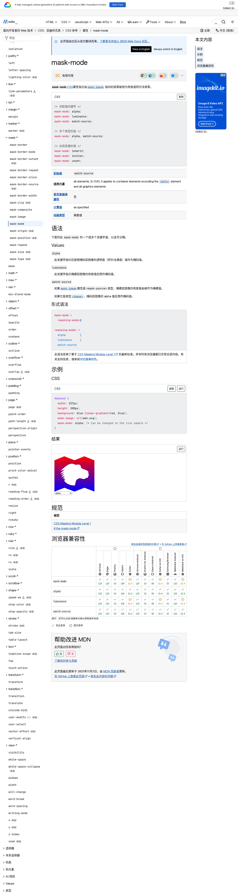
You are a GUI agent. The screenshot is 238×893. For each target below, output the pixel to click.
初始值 (58, 173)
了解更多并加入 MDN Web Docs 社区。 (125, 41)
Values (57, 245)
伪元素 (10, 869)
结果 (55, 438)
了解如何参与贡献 (65, 660)
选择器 (10, 848)
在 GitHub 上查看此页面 (69, 676)
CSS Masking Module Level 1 (96, 354)
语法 (200, 49)
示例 (200, 54)
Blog (183, 22)
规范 (200, 60)
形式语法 (59, 304)
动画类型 (59, 215)
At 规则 (10, 876)
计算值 (58, 207)
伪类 (8, 862)
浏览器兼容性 (205, 65)
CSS (70, 87)
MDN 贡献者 (111, 671)
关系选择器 (13, 855)
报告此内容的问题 (102, 676)
